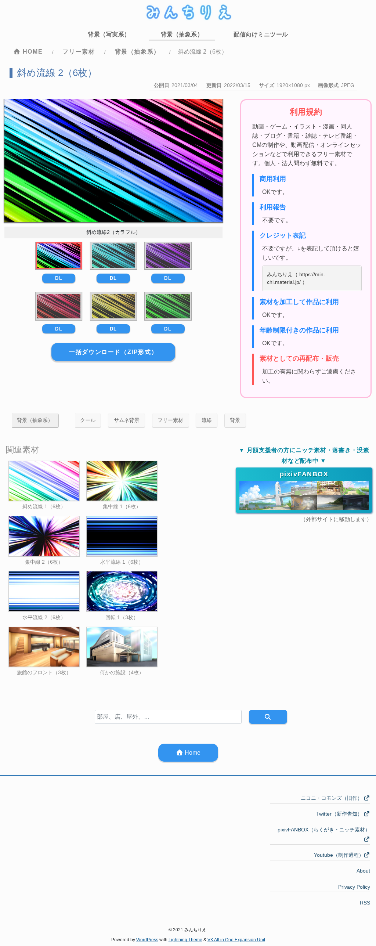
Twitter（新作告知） (340, 814)
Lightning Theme (185, 939)
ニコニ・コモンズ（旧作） (332, 798)
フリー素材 (170, 420)
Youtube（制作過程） (339, 855)
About (363, 871)
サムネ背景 (127, 420)
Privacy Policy (354, 887)
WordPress (147, 939)
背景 (235, 420)
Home (191, 753)
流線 (207, 420)
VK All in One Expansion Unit (236, 939)
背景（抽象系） (35, 420)
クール (87, 420)
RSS (365, 903)
